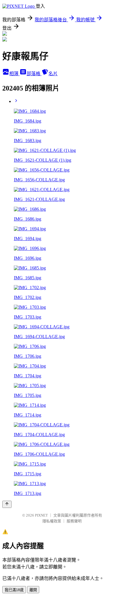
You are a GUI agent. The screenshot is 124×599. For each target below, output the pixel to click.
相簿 (14, 73)
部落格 (34, 73)
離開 (33, 590)
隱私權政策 (51, 521)
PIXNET (41, 515)
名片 (53, 73)
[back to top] (7, 504)
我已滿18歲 (14, 590)
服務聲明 (74, 521)
